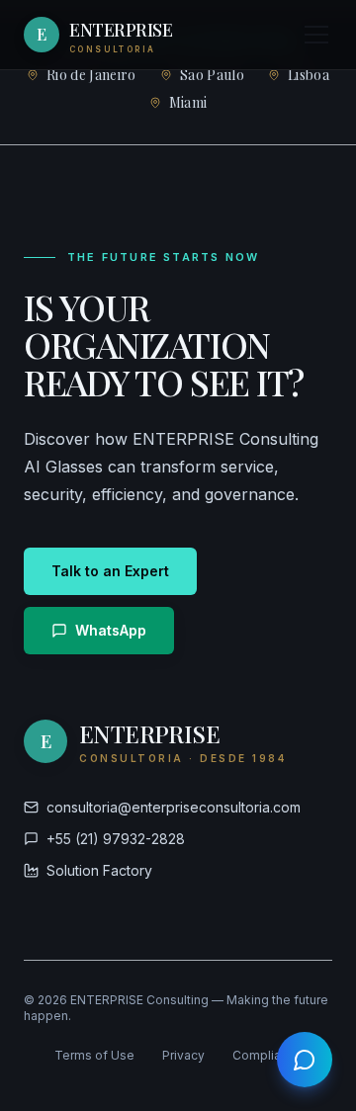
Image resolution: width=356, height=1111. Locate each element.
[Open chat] (304, 1059)
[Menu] (316, 34)
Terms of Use (94, 1055)
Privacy (183, 1055)
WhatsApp (110, 630)
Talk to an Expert (110, 570)
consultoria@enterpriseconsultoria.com (173, 807)
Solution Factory (99, 870)
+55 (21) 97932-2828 (115, 838)
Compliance (267, 1055)
